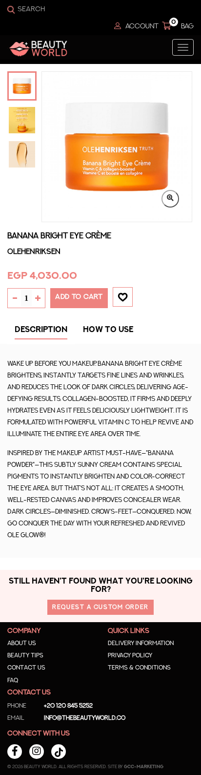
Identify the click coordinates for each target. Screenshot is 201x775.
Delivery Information (141, 643)
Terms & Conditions (139, 667)
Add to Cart (79, 296)
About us (21, 643)
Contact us (26, 667)
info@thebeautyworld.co (66, 718)
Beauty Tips (25, 655)
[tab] (41, 332)
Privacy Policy (130, 655)
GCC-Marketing (143, 767)
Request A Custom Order (100, 607)
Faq (12, 680)
